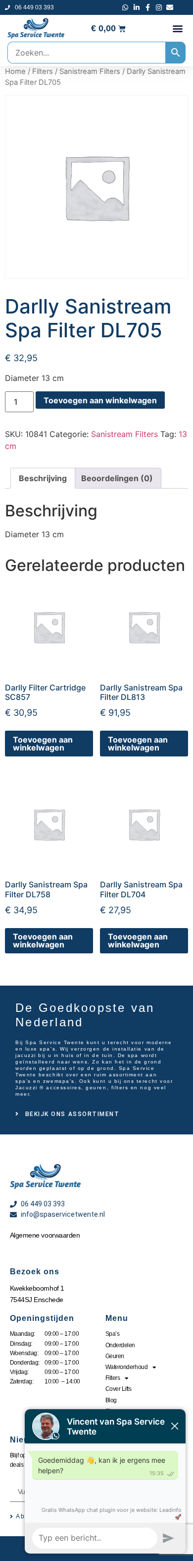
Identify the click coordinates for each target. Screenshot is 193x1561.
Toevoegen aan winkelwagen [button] (43, 743)
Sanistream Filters (89, 71)
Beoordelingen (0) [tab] (117, 478)
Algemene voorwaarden (45, 1235)
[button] (177, 28)
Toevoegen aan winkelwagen (100, 400)
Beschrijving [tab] (43, 478)
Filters (42, 71)
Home (15, 71)
